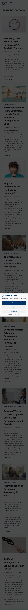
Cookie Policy (10, 314)
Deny (14, 307)
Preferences (14, 311)
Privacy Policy (17, 314)
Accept (14, 303)
